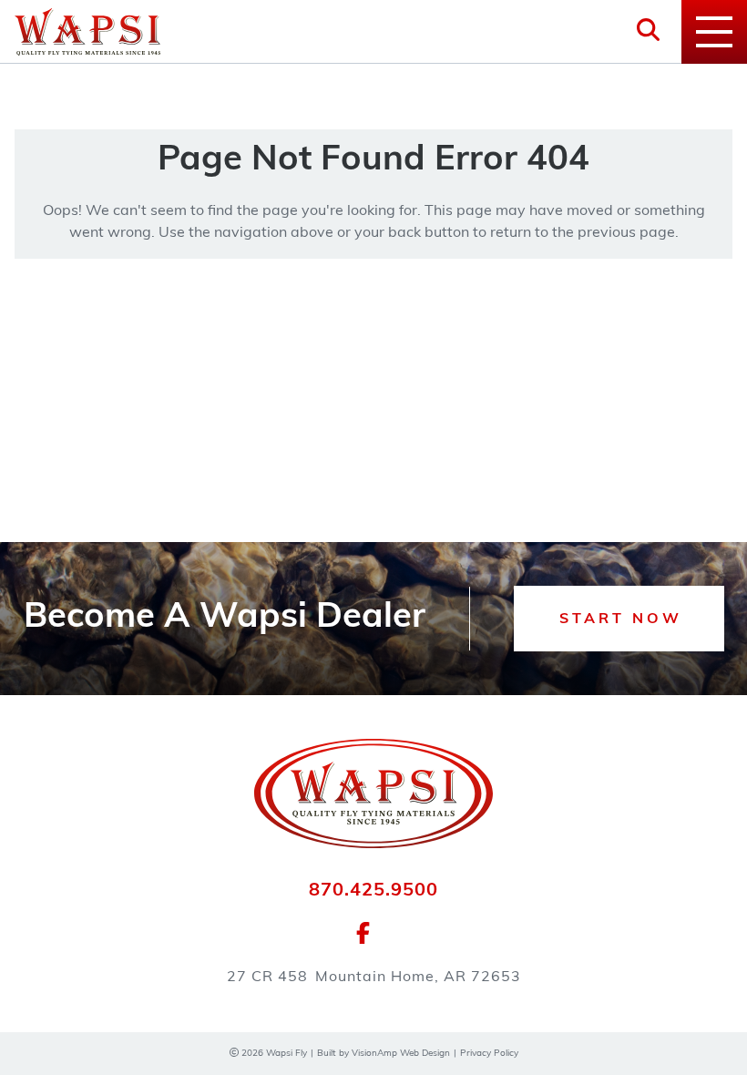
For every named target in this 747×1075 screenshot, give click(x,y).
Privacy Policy (489, 1054)
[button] (619, 618)
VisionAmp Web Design (401, 1054)
